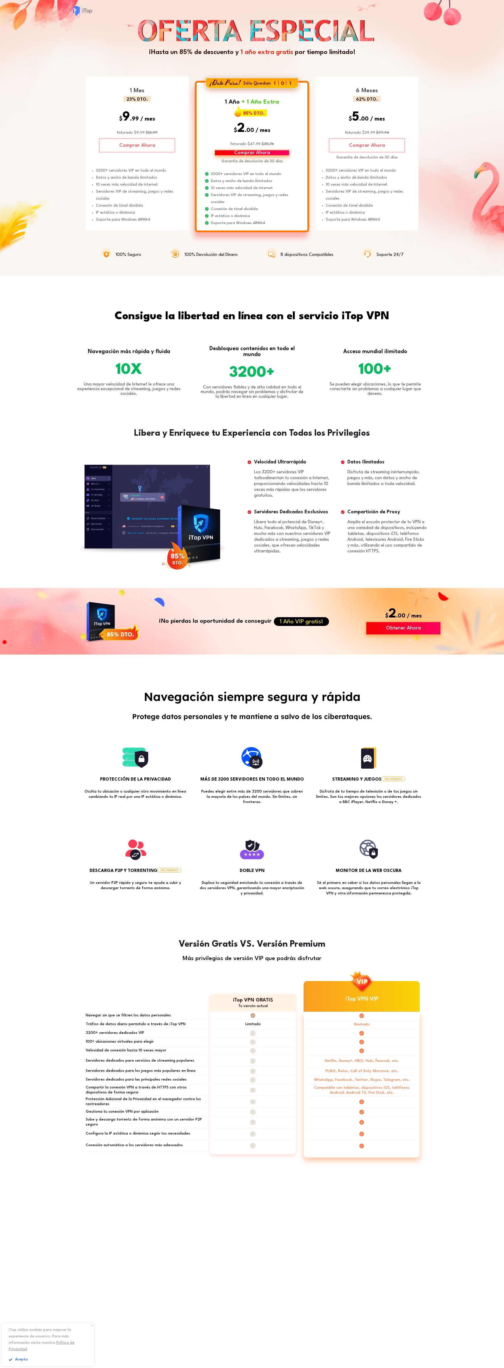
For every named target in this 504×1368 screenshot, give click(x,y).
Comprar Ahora (137, 145)
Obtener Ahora (403, 628)
